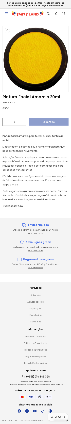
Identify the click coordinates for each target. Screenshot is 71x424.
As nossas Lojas (35, 301)
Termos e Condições (35, 336)
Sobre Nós (36, 295)
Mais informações (35, 233)
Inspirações (35, 308)
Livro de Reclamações (35, 363)
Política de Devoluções (35, 349)
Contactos (35, 321)
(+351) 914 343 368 (38, 377)
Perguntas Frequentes (35, 356)
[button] (6, 13)
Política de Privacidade (35, 343)
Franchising (36, 315)
